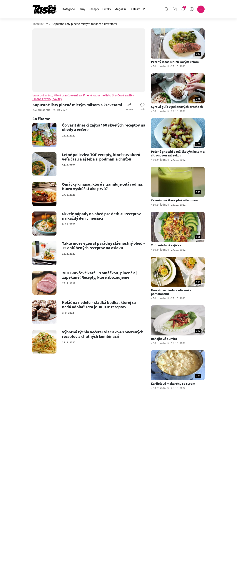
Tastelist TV (137, 9)
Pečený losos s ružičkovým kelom (175, 62)
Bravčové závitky (123, 95)
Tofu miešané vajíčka (166, 245)
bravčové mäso (42, 95)
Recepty (94, 9)
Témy (81, 9)
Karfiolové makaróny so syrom (173, 383)
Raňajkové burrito (164, 339)
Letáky (106, 9)
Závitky (57, 99)
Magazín (120, 9)
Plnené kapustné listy (97, 95)
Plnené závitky (41, 99)
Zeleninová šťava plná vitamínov (174, 200)
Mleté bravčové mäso (68, 95)
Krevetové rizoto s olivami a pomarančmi (171, 292)
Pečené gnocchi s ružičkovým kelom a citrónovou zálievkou (178, 153)
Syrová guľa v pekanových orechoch (177, 107)
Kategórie (68, 9)
